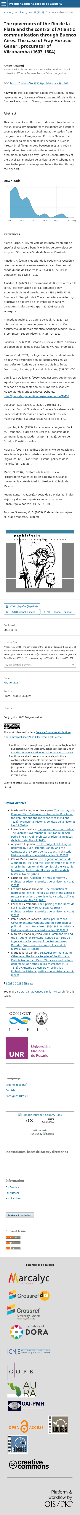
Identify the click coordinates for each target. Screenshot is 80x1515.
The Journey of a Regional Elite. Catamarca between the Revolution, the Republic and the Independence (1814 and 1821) (43, 816)
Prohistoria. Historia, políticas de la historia (35, 3)
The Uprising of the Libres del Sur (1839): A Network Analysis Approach (43, 905)
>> (31, 983)
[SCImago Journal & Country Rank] (40, 1115)
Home (7, 12)
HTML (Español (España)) (23, 606)
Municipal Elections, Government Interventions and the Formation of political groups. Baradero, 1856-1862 (41, 922)
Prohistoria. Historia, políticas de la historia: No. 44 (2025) (42, 838)
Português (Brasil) (17, 1096)
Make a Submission (19, 1215)
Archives (20, 12)
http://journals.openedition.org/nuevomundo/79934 (36, 396)
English (10, 1090)
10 (25, 983)
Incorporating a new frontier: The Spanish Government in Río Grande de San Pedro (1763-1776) (42, 832)
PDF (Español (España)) (59, 612)
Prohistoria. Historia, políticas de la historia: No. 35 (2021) (42, 898)
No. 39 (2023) (36, 12)
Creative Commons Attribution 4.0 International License (42, 752)
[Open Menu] (3, 3)
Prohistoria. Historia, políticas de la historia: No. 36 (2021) (43, 928)
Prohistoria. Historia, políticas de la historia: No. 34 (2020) (41, 853)
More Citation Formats (18, 665)
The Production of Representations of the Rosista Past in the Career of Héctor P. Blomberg (43, 892)
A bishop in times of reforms (48, 878)
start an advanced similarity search (43, 991)
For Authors (12, 1192)
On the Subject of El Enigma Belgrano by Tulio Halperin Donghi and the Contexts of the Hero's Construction (41, 847)
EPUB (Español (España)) (23, 612)
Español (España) (16, 1084)
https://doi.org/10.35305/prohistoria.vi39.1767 (39, 83)
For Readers (12, 1187)
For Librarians (13, 1198)
